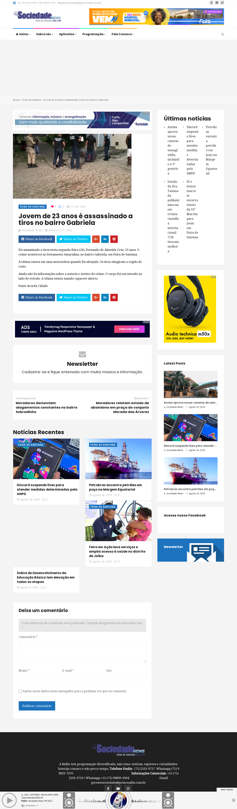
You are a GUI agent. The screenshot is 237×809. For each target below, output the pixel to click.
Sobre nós (43, 34)
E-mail (68, 670)
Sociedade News (32, 230)
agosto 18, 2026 (30, 499)
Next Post (141, 398)
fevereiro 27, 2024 (60, 230)
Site (109, 670)
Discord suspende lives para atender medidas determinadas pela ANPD (47, 489)
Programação (93, 34)
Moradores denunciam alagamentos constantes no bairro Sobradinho (46, 407)
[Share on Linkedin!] (105, 239)
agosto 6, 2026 (29, 587)
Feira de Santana (31, 99)
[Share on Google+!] (96, 239)
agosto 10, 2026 (102, 561)
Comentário (28, 637)
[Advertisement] (118, 68)
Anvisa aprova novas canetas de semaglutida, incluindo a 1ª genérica (173, 150)
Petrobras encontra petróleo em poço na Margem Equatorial (115, 487)
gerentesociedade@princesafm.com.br (80, 3)
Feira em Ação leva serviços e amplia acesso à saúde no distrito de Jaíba (117, 551)
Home (24, 34)
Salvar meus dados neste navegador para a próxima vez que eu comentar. (75, 691)
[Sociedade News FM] (37, 16)
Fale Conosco (122, 34)
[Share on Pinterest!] (114, 239)
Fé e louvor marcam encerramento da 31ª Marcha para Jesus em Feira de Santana (192, 209)
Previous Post (27, 398)
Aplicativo (67, 34)
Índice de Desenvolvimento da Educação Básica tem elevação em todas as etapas (46, 577)
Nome (24, 670)
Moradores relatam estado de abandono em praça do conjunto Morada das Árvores (120, 407)
